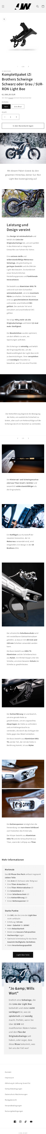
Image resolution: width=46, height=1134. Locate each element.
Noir (6, 106)
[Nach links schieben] (17, 66)
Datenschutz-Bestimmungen (16, 1094)
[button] (3, 6)
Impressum (9, 1078)
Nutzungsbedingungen (14, 1111)
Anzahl (4, 112)
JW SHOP (25, 1133)
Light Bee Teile (23, 955)
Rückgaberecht (11, 1100)
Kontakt (8, 1072)
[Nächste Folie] (28, 438)
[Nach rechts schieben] (28, 66)
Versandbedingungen (13, 1105)
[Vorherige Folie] (17, 438)
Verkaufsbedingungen (13, 1089)
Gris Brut (18, 106)
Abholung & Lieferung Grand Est (17, 1083)
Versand (10, 98)
